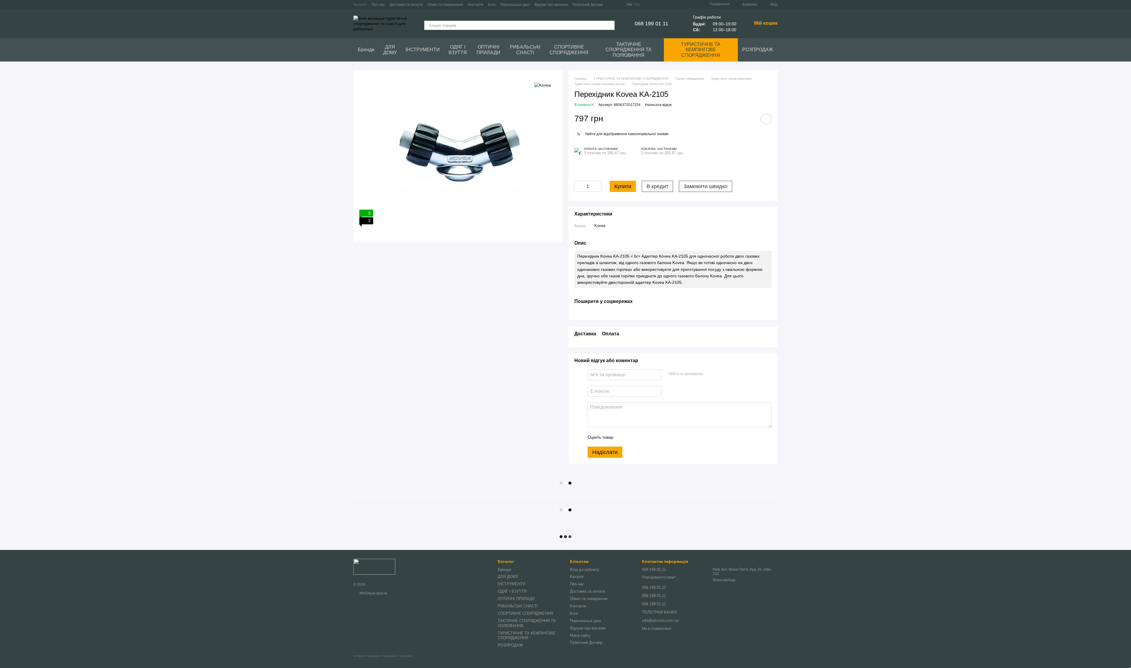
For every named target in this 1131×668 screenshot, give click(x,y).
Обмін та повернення (445, 5)
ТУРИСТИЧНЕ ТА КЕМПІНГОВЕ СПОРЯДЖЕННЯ (700, 50)
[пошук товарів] (610, 25)
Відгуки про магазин (551, 5)
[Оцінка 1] (623, 437)
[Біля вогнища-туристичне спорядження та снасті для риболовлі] (374, 567)
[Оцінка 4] (651, 437)
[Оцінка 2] (632, 437)
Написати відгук (658, 105)
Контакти (475, 5)
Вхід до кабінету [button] (584, 569)
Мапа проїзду (724, 580)
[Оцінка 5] (660, 437)
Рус (637, 4)
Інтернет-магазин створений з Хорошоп (383, 656)
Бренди (366, 49)
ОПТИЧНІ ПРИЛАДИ (488, 49)
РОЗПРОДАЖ (757, 49)
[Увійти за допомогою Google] (718, 373)
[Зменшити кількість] (579, 186)
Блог (492, 5)
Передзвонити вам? (659, 577)
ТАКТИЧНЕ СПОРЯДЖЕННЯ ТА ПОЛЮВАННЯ (629, 50)
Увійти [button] (590, 134)
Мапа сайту (580, 635)
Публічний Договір (588, 5)
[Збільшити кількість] (597, 186)
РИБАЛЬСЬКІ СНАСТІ (525, 49)
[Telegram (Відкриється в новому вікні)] (618, 4)
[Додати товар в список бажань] (766, 118)
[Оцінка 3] (641, 437)
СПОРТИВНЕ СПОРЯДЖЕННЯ (569, 49)
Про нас (378, 5)
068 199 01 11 (651, 23)
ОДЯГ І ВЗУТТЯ (458, 49)
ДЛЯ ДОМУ (390, 49)
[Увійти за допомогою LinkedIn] (728, 373)
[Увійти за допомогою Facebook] (709, 373)
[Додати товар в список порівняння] (749, 118)
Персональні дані (515, 5)
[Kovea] (542, 85)
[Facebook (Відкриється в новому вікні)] (611, 4)
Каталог (360, 5)
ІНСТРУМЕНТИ (423, 49)
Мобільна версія (373, 593)
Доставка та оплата (406, 5)
